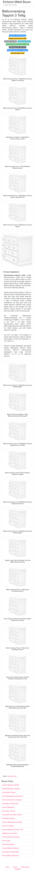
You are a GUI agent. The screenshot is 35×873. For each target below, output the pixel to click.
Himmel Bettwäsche (8, 807)
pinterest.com (12, 776)
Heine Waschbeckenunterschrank (12, 796)
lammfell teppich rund (17, 53)
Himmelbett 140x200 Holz (10, 803)
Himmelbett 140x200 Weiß (10, 852)
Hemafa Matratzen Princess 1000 (12, 829)
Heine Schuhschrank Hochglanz (12, 800)
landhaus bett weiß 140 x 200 (17, 38)
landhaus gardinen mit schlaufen (17, 50)
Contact (15, 867)
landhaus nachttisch (24, 41)
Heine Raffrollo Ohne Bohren (11, 837)
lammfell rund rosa (10, 41)
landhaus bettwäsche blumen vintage (17, 44)
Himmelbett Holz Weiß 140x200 (12, 815)
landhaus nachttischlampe (17, 35)
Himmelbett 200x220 (8, 818)
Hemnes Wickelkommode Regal (12, 822)
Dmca (7, 867)
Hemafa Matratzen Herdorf (10, 848)
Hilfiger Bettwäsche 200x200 (11, 789)
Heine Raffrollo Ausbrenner (10, 855)
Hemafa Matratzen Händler (10, 785)
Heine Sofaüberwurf (8, 844)
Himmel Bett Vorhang (8, 792)
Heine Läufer (6, 841)
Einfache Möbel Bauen (17, 1)
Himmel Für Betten (8, 826)
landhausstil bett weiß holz (17, 47)
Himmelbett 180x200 (8, 811)
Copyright (18, 869)
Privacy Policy (25, 867)
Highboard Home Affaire (9, 833)
